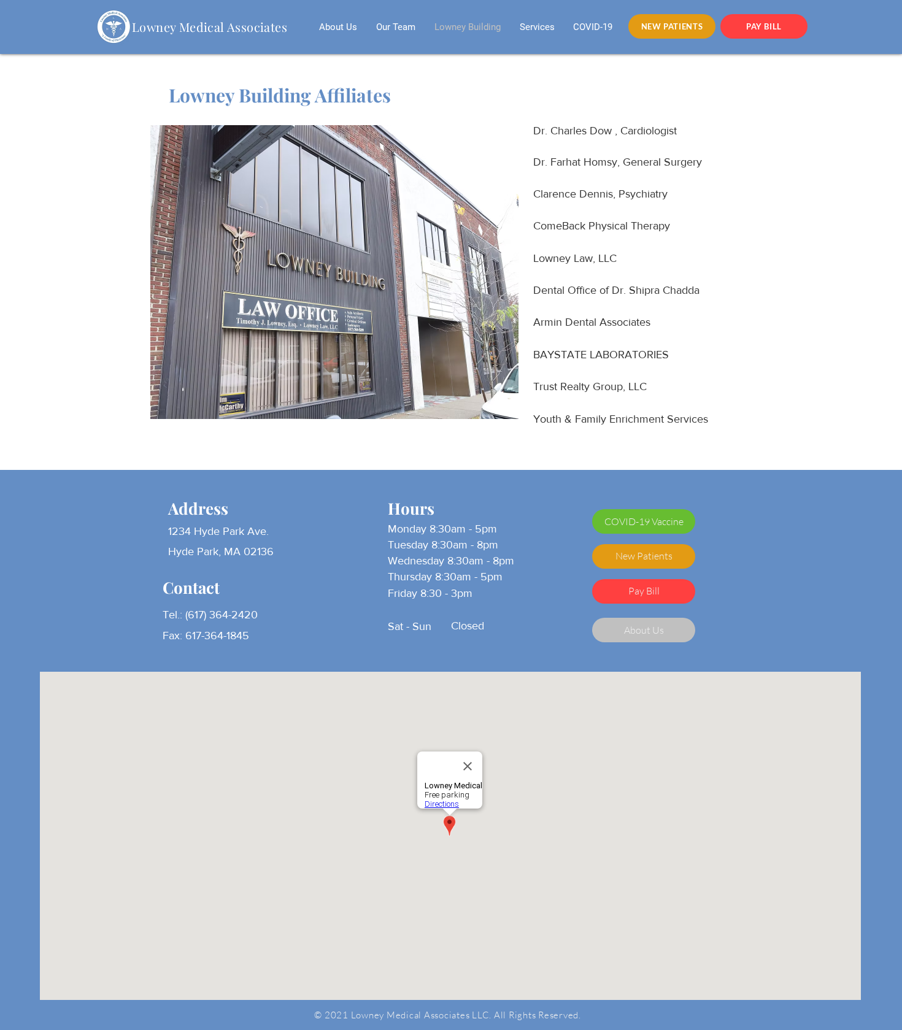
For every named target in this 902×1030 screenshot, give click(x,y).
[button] (643, 521)
